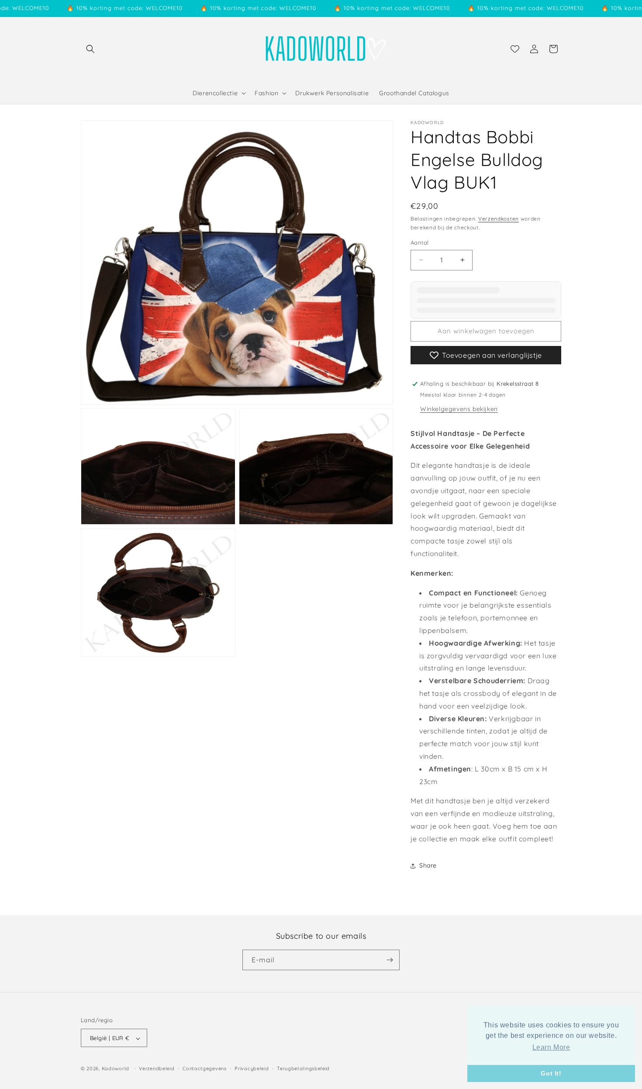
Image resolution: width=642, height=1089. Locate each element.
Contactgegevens (205, 1068)
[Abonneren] (389, 960)
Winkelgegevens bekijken (459, 409)
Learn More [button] (551, 1047)
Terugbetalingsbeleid (303, 1068)
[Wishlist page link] (515, 49)
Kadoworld (115, 1069)
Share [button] (428, 865)
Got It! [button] (551, 1073)
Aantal (419, 242)
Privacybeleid (252, 1068)
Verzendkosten (498, 218)
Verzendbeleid (156, 1068)
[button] (90, 49)
